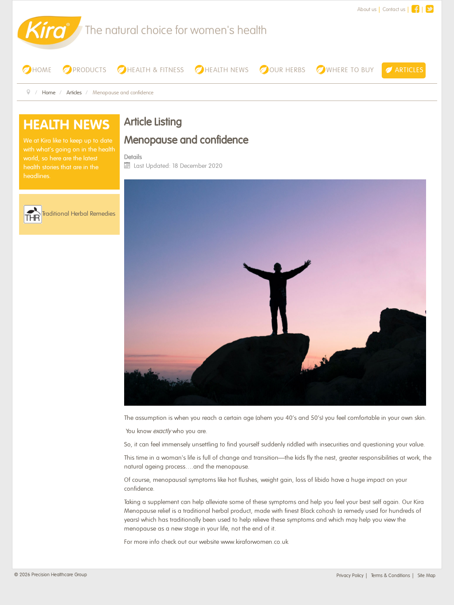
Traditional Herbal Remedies (78, 213)
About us (366, 9)
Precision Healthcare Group (59, 574)
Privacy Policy (350, 575)
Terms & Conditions (390, 575)
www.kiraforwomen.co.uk (254, 542)
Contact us (394, 9)
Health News (66, 125)
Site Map (426, 575)
